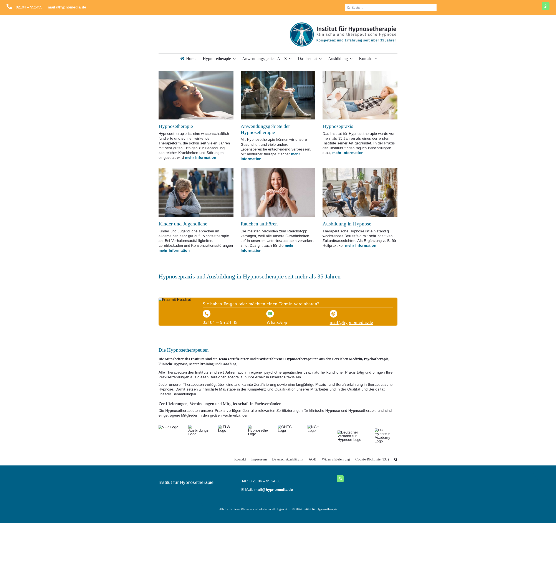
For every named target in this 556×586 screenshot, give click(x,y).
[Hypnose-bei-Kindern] (196, 170)
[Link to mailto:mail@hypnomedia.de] (333, 314)
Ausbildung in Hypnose (347, 224)
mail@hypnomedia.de (67, 7)
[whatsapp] (545, 6)
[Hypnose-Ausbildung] (360, 170)
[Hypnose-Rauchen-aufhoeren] (278, 170)
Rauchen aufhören (259, 224)
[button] (395, 459)
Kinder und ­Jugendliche (183, 224)
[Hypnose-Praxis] (360, 73)
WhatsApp (276, 322)
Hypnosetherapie (176, 126)
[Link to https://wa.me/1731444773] (270, 314)
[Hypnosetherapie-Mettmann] (196, 73)
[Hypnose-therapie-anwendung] (278, 73)
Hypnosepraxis (338, 126)
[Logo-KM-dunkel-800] (343, 24)
